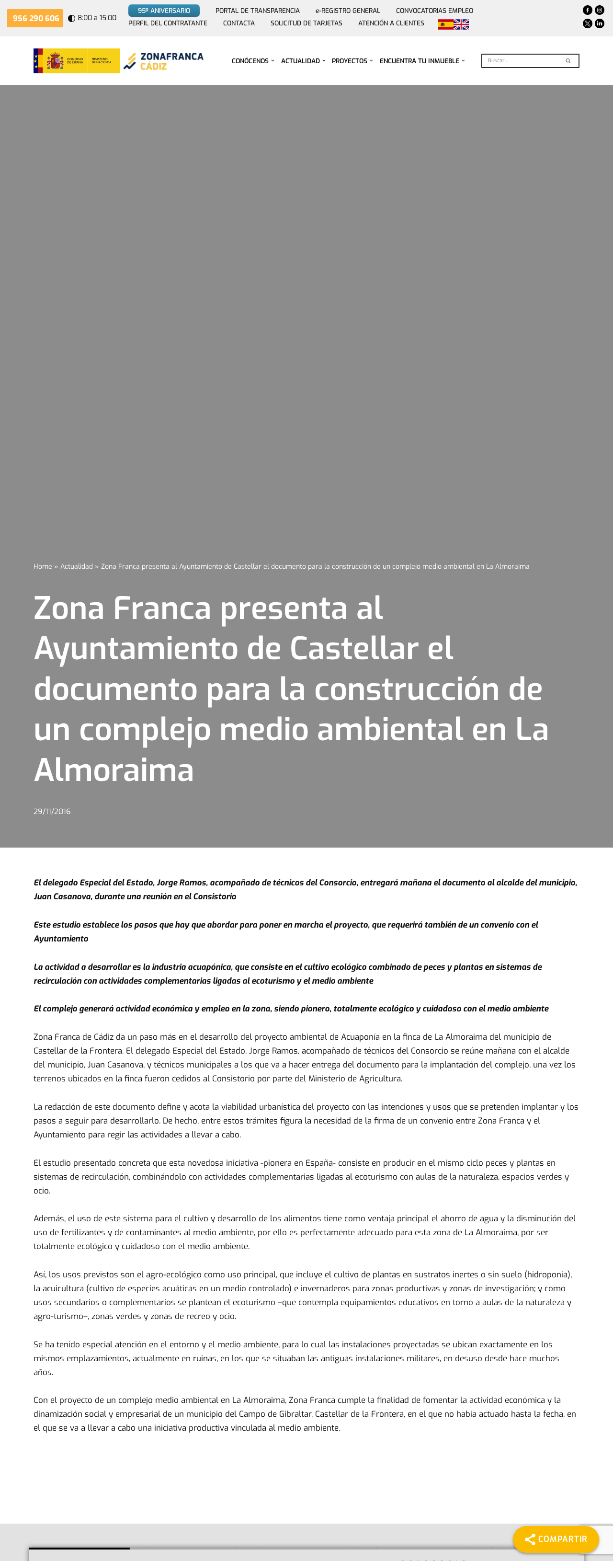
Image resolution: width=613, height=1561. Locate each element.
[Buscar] (568, 61)
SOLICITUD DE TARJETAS (306, 23)
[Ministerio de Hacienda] (77, 60)
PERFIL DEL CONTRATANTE (167, 23)
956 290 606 (36, 18)
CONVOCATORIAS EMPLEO (434, 10)
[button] (272, 60)
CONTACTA (239, 23)
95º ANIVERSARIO (164, 10)
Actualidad (76, 566)
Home (43, 566)
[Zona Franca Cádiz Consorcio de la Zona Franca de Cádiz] (162, 60)
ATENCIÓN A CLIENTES (391, 23)
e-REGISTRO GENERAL (348, 10)
